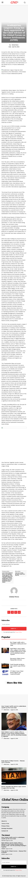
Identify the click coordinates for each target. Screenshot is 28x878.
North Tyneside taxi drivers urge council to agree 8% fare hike (17, 666)
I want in (13, 628)
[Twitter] (12, 612)
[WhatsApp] (19, 612)
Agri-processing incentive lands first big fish (20, 574)
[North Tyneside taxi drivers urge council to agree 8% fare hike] (5, 665)
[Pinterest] (15, 612)
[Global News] (14, 590)
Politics (3, 840)
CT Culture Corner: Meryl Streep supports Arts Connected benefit (16, 672)
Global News (15, 44)
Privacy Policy (18, 632)
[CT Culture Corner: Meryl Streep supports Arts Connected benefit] (5, 672)
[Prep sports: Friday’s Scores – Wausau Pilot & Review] (5, 659)
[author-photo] (2, 710)
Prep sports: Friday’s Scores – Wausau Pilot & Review (18, 659)
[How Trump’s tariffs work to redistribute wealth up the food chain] (5, 643)
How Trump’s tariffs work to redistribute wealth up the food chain (18, 644)
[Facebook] (8, 612)
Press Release (14, 22)
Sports (3, 854)
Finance (3, 848)
